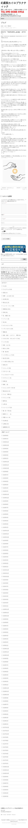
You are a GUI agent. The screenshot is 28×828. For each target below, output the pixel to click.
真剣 (24, 277)
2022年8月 (5, 543)
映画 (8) (5, 384)
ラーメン (10, 270)
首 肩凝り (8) (6, 315)
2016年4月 (5, 793)
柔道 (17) (5, 292)
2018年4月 (5, 714)
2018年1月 (5, 724)
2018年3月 (5, 717)
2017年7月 (5, 743)
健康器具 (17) (6, 427)
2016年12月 (6, 766)
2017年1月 (5, 763)
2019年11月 (6, 652)
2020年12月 (6, 609)
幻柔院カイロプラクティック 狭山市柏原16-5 (15, 819)
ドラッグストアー (12, 268)
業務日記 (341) (6, 309)
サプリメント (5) (7, 378)
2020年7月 (5, 625)
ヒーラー (2, 270)
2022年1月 (5, 566)
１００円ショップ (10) (8, 355)
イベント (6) (6, 318)
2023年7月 (5, 507)
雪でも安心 (20, 278)
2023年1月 (5, 527)
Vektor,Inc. (24, 822)
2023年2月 (5, 524)
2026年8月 (5, 435)
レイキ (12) (6, 341)
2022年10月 (6, 537)
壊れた (15, 272)
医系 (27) (5, 364)
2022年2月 (5, 563)
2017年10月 (6, 734)
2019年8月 (5, 661)
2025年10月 (6, 445)
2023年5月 (5, 514)
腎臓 (2, 278)
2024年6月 (5, 478)
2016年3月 (5, 796)
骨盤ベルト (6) (6, 417)
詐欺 (4, 278)
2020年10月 (6, 615)
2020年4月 (5, 635)
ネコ (24, 268)
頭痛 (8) (5, 381)
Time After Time (4, 267)
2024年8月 (5, 471)
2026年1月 (5, 438)
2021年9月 (5, 579)
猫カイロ (21, 277)
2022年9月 (5, 540)
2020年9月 (5, 619)
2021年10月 (6, 576)
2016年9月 (5, 776)
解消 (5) (5, 401)
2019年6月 (5, 668)
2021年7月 (5, 586)
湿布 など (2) (6, 345)
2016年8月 (5, 780)
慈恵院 (7, 274)
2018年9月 (5, 698)
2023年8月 (5, 504)
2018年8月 (5, 701)
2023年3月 (5, 520)
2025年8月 (5, 451)
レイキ (14, 270)
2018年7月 (5, 704)
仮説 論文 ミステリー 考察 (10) (12, 335)
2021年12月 (6, 570)
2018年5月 (5, 711)
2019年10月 (6, 655)
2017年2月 (5, 760)
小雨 (21, 272)
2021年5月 (5, 593)
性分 (3, 274)
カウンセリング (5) (7, 325)
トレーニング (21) (7, 407)
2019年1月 (5, 684)
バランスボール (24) (8, 328)
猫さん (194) (6, 348)
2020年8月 (5, 622)
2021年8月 (5, 583)
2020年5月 (5, 632)
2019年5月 (5, 671)
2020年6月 (5, 629)
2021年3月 (5, 599)
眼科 (26, 277)
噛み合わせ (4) (6, 391)
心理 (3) (5, 404)
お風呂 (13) (6, 423)
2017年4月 (5, 753)
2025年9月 (5, 448)
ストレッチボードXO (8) (9, 387)
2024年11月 (6, 465)
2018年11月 (6, 691)
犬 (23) (4, 286)
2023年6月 (5, 511)
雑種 (17, 278)
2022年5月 (5, 553)
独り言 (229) (6, 358)
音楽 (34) (5, 312)
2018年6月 (5, 707)
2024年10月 (6, 468)
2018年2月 (5, 720)
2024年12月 (6, 461)
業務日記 (3, 37)
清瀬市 (10, 277)
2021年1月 (5, 606)
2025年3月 (5, 455)
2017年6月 (5, 747)
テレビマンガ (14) (7, 289)
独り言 (6, 37)
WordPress (9, 822)
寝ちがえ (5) (6, 302)
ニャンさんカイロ (19, 268)
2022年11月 (6, 534)
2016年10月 (6, 773)
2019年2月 (5, 681)
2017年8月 (5, 740)
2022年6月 (5, 550)
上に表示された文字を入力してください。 (11, 233)
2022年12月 (6, 530)
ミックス (6, 270)
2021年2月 (5, 602)
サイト (3, 222)
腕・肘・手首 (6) (7, 410)
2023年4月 (5, 517)
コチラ (25, 254)
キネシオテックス (23, 267)
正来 (6, 277)
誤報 (6, 278)
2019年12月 (6, 648)
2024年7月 (5, 474)
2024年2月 (5, 488)
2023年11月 (6, 497)
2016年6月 (5, 786)
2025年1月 (5, 458)
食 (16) (4, 322)
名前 (2, 214)
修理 (20, 270)
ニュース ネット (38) (8, 305)
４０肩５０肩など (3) (8, 361)
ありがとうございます (11, 267)
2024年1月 (5, 491)
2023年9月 (5, 501)
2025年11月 (6, 442)
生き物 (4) (5, 420)
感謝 (5, 274)
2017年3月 (5, 757)
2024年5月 (5, 481)
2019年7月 (5, 665)
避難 (15, 278)
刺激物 (23, 270)
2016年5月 (5, 789)
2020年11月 (6, 612)
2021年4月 (5, 596)
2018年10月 (6, 694)
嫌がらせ (18, 272)
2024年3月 (5, 484)
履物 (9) (5, 332)
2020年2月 (5, 642)
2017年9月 (5, 737)
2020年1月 (5, 645)
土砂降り (12, 272)
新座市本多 (11, 274)
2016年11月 (6, 770)
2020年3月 (5, 638)
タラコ (7, 268)
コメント (3, 203)
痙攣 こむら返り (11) (8, 296)
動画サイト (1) (7, 414)
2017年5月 (5, 750)
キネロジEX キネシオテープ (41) (11, 338)
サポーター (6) (6, 371)
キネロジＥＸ (3, 268)
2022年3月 (5, 560)
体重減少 (17, 270)
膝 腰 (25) (6, 351)
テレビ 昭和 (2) (7, 394)
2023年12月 (6, 494)
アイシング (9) (6, 397)
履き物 (24, 272)
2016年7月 (5, 783)
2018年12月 (6, 688)
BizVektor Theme (16, 822)
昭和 (22, 275)
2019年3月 (5, 678)
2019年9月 (5, 658)
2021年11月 (6, 573)
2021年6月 (5, 589)
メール (3, 218)
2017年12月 (6, 727)
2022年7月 (5, 547)
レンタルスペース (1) (8, 374)
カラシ (17, 267)
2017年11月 (6, 730)
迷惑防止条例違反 (10, 278)
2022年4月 (5, 556)
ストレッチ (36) (7, 368)
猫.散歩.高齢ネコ (15, 277)
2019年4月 (5, 675)
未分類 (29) (6, 299)
